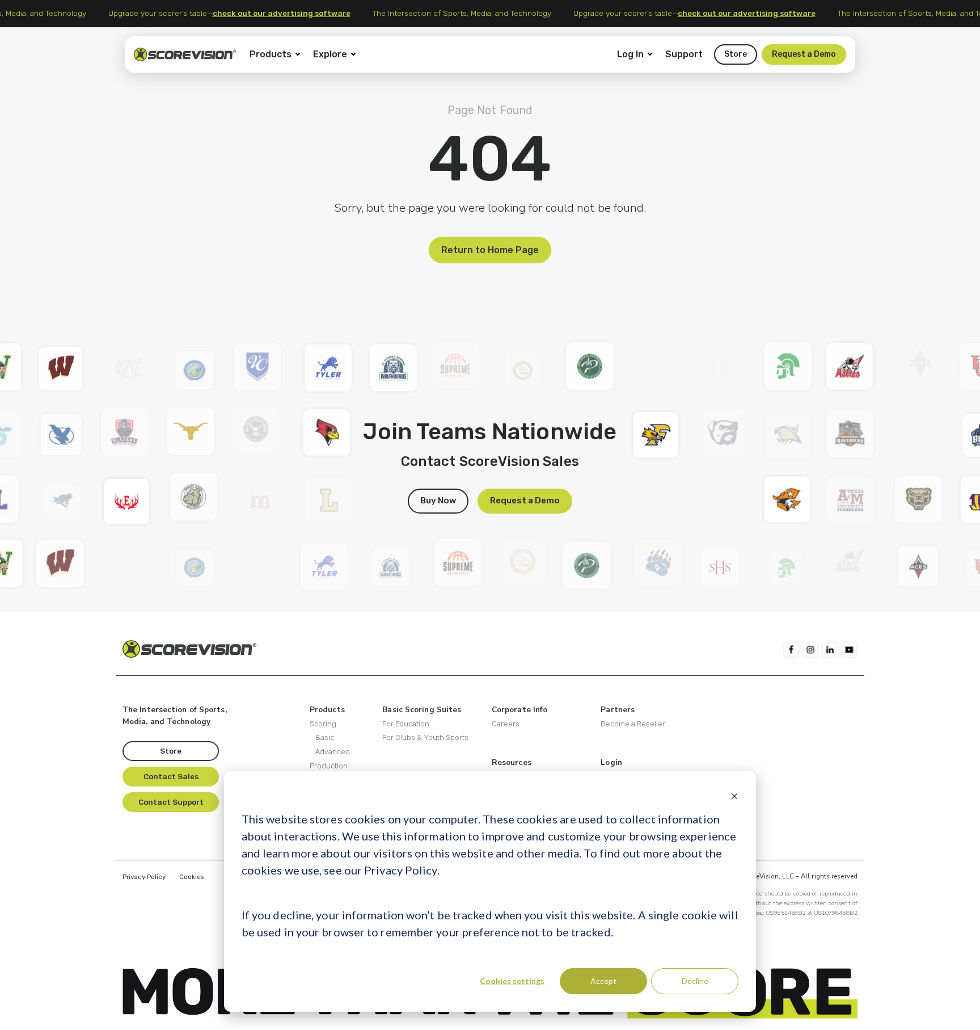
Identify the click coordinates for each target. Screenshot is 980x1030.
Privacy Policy (144, 877)
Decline (695, 981)
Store (735, 54)
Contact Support (171, 801)
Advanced (332, 751)
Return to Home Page (490, 250)
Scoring (323, 724)
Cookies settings (512, 981)
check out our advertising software (288, 13)
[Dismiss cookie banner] (734, 796)
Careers (505, 724)
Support (684, 54)
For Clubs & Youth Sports (425, 737)
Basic (324, 737)
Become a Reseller (633, 724)
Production (329, 766)
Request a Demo (804, 54)
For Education (405, 724)
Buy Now (438, 500)
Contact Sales (170, 776)
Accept (603, 981)
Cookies (191, 877)
